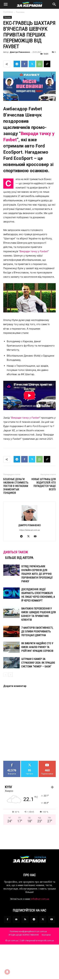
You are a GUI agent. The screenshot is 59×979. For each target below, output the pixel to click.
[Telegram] (17, 64)
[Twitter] (32, 64)
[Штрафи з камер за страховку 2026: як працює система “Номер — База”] (11, 662)
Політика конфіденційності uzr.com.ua (28, 931)
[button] (5, 4)
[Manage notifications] (7, 971)
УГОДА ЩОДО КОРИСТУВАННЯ (24, 934)
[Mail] (16, 919)
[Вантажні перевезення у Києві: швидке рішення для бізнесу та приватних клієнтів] (11, 612)
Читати (29, 762)
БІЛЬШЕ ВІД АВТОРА (19, 558)
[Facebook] (24, 64)
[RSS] (25, 919)
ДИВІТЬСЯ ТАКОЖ (15, 552)
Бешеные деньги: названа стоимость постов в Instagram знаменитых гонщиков (15, 486)
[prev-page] (5, 675)
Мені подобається (12, 763)
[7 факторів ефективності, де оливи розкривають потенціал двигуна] (11, 631)
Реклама (20, 12)
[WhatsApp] (39, 64)
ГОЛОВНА (8, 12)
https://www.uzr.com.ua (29, 530)
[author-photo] (29, 520)
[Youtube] (36, 536)
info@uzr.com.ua (40, 898)
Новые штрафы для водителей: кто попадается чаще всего (43, 484)
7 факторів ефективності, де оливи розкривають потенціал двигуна (37, 631)
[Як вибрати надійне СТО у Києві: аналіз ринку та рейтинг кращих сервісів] (11, 647)
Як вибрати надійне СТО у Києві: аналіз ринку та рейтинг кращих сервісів (37, 647)
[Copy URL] (47, 64)
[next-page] (11, 675)
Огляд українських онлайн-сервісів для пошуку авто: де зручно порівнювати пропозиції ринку (37, 574)
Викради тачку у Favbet (25, 417)
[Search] (54, 4)
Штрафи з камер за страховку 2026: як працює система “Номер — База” (38, 662)
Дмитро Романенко (20, 52)
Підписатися (47, 762)
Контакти (46, 934)
